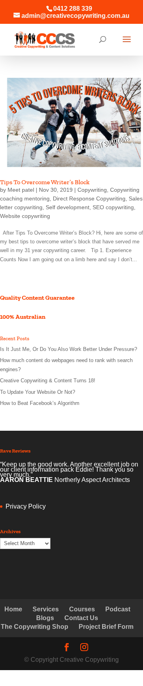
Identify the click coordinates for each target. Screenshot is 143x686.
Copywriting (92, 190)
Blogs (45, 618)
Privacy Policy (26, 506)
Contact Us (81, 618)
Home (13, 609)
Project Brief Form (106, 626)
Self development (67, 207)
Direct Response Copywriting (89, 198)
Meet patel (21, 190)
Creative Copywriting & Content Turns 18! (47, 380)
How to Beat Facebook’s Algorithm (39, 403)
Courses (82, 609)
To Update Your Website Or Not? (37, 392)
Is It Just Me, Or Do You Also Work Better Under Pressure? (68, 349)
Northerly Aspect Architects (92, 479)
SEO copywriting (113, 207)
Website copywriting (25, 216)
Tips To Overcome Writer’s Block (44, 182)
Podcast (117, 609)
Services (46, 609)
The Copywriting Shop (34, 626)
